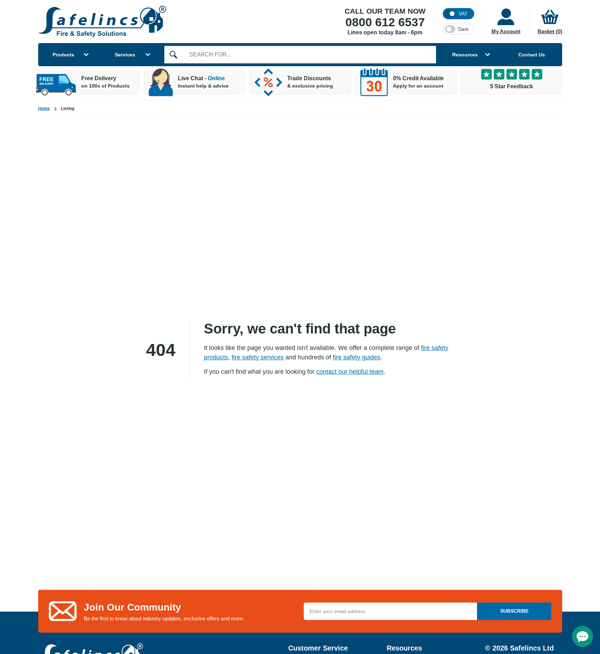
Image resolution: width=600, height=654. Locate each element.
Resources (465, 54)
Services (125, 54)
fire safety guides (356, 357)
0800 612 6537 (385, 22)
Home (44, 108)
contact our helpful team (350, 371)
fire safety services (258, 357)
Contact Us (531, 54)
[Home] (102, 21)
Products (63, 54)
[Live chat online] (582, 636)
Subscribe (514, 611)
